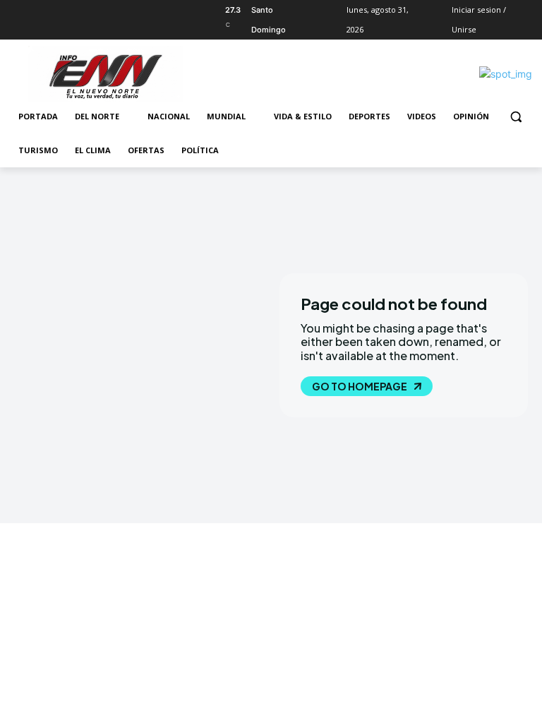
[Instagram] (38, 10)
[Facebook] (18, 10)
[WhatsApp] (76, 10)
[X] (57, 10)
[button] (515, 116)
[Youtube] (96, 10)
